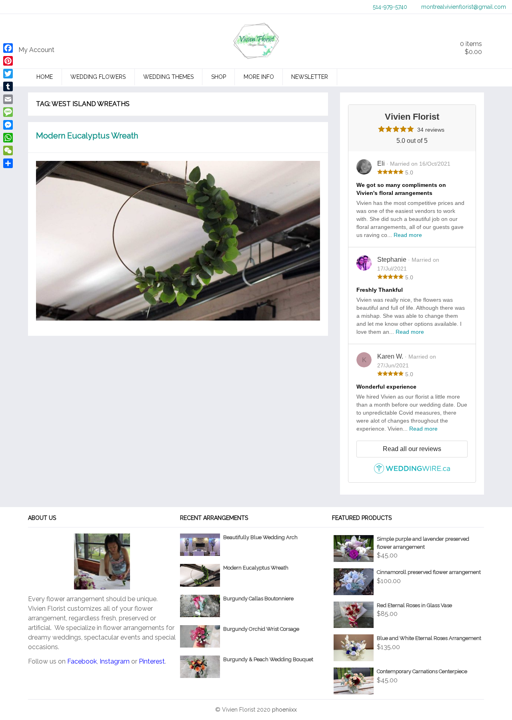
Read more (408, 235)
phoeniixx (284, 709)
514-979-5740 (390, 7)
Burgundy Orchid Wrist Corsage (261, 629)
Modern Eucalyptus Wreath (87, 135)
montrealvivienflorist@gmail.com (463, 7)
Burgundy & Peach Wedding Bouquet (268, 659)
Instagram (115, 661)
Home (44, 77)
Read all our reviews (412, 448)
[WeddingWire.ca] (412, 472)
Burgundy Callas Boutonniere (258, 599)
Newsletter (309, 77)
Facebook (82, 661)
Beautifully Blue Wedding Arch (260, 537)
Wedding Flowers (98, 77)
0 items (471, 48)
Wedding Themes (168, 77)
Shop (218, 77)
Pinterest (152, 661)
